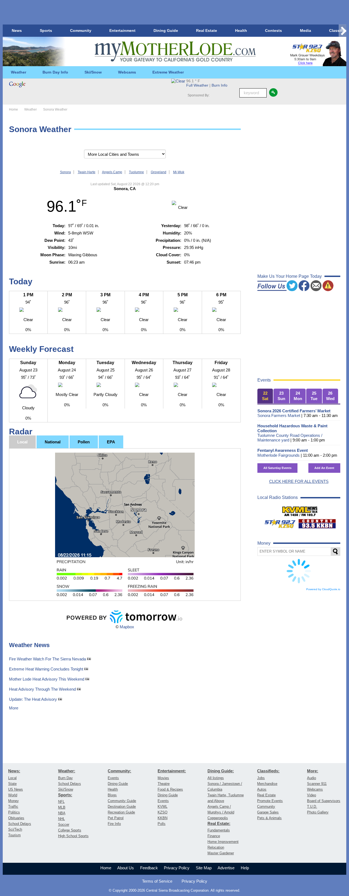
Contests (273, 30)
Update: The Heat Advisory (33, 699)
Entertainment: (172, 771)
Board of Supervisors (323, 801)
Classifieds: (268, 771)
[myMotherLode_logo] (175, 51)
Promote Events (270, 801)
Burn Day (65, 778)
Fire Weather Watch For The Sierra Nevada (48, 659)
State (12, 784)
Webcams (127, 72)
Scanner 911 (317, 784)
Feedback (149, 867)
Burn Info (219, 85)
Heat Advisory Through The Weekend (43, 689)
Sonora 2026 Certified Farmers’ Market (293, 411)
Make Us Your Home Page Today (289, 276)
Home (105, 867)
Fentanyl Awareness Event (282, 450)
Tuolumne (136, 172)
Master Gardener (220, 853)
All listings (215, 778)
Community (80, 30)
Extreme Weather (168, 72)
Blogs (112, 795)
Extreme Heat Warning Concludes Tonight (46, 669)
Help (245, 867)
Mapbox (127, 626)
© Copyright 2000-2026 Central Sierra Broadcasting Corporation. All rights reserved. (174, 890)
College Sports (69, 830)
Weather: (66, 771)
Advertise (226, 867)
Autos (261, 789)
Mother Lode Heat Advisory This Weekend (47, 679)
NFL (61, 802)
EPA (111, 442)
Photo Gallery (318, 812)
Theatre (164, 784)
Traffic (13, 806)
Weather (18, 72)
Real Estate (206, 30)
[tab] (265, 396)
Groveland (158, 172)
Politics (14, 812)
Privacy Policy (176, 867)
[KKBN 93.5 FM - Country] (316, 521)
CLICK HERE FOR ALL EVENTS (299, 481)
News (17, 30)
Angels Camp (112, 172)
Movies (163, 778)
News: (14, 771)
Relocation (215, 847)
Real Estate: (218, 823)
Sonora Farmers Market (278, 415)
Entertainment (122, 30)
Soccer (63, 824)
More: (312, 771)
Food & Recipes (170, 789)
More (13, 708)
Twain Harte (86, 172)
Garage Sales (268, 812)
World (12, 795)
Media (305, 30)
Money (13, 801)
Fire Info (114, 824)
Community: (119, 771)
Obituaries (16, 818)
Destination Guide (122, 806)
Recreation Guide (121, 812)
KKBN (162, 818)
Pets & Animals (269, 818)
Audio (311, 778)
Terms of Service (157, 881)
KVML (162, 806)
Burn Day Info (55, 72)
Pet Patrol (116, 818)
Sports (46, 30)
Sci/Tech (15, 829)
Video (311, 795)
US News (15, 789)
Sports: (65, 795)
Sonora (65, 172)
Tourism (14, 835)
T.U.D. (312, 806)
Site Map (204, 867)
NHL (61, 819)
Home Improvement (223, 842)
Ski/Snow (93, 72)
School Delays (19, 824)
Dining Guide (166, 30)
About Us (125, 867)
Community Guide (122, 801)
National (53, 442)
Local (22, 442)
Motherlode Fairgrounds (278, 455)
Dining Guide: (220, 771)
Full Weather (197, 85)
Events (113, 778)
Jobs (261, 778)
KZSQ (162, 812)
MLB (61, 807)
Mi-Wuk (178, 172)
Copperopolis (217, 818)
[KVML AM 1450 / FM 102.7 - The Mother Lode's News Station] (300, 509)
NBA (61, 813)
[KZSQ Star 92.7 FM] (278, 521)
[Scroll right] (342, 31)
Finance (213, 836)
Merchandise (267, 784)
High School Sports (73, 836)
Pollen (84, 442)
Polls (162, 824)
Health (241, 30)
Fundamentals (218, 830)
